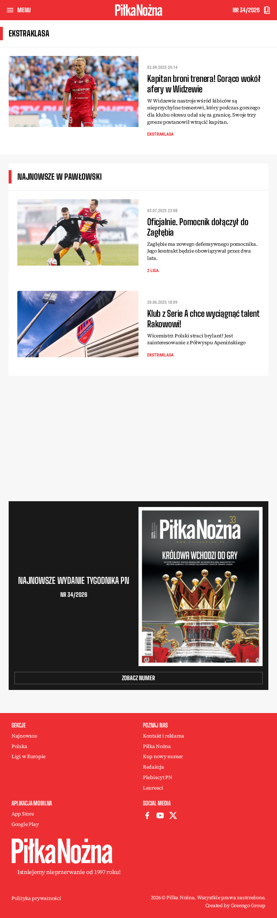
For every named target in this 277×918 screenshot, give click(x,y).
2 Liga (153, 270)
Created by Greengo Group (235, 905)
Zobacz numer (138, 677)
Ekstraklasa (160, 134)
